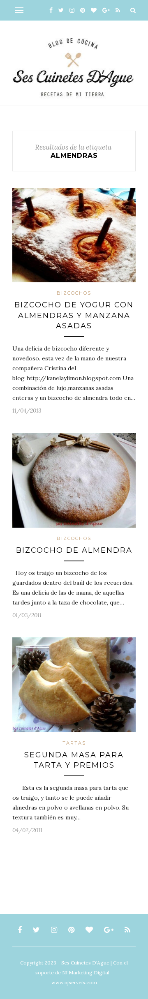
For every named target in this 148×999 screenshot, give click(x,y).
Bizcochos (74, 293)
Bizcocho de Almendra (74, 550)
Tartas (74, 743)
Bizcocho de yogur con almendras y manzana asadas (74, 315)
